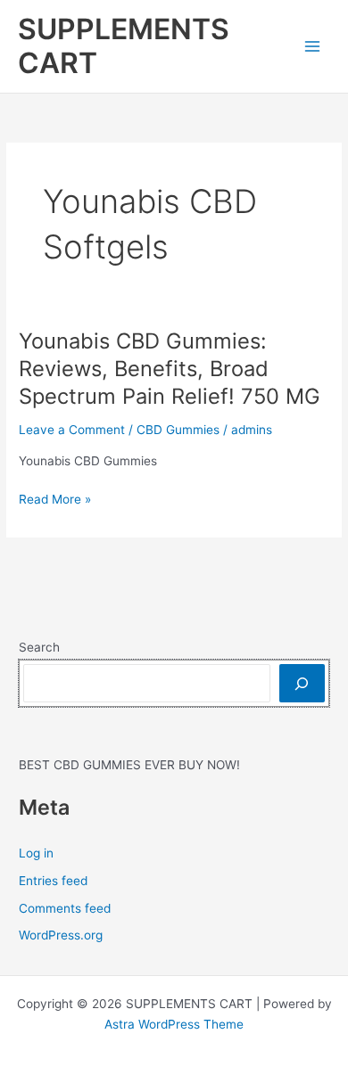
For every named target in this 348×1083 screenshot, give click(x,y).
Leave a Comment (72, 430)
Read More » (55, 500)
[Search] (302, 683)
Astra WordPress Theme (174, 1024)
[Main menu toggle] (312, 47)
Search (39, 647)
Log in (36, 853)
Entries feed (53, 881)
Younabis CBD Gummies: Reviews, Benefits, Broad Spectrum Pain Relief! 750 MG (169, 368)
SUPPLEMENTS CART (123, 46)
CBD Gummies (178, 430)
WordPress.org (61, 935)
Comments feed (65, 908)
